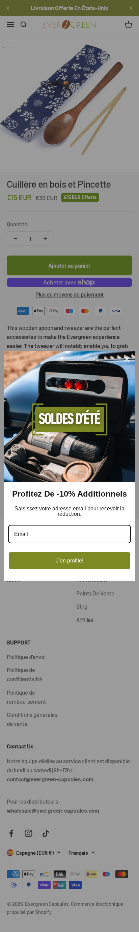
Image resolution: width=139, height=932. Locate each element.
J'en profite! (69, 561)
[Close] (127, 359)
